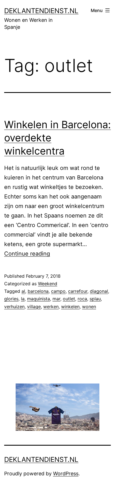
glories (11, 298)
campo (58, 291)
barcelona (38, 291)
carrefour (77, 291)
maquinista (38, 298)
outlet (69, 298)
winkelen (70, 306)
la (23, 298)
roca (82, 298)
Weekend (47, 283)
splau (95, 298)
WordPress (65, 473)
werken (51, 306)
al (23, 291)
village (34, 306)
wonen (89, 306)
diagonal (99, 291)
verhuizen (14, 306)
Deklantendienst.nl (41, 11)
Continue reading (27, 253)
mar (56, 298)
